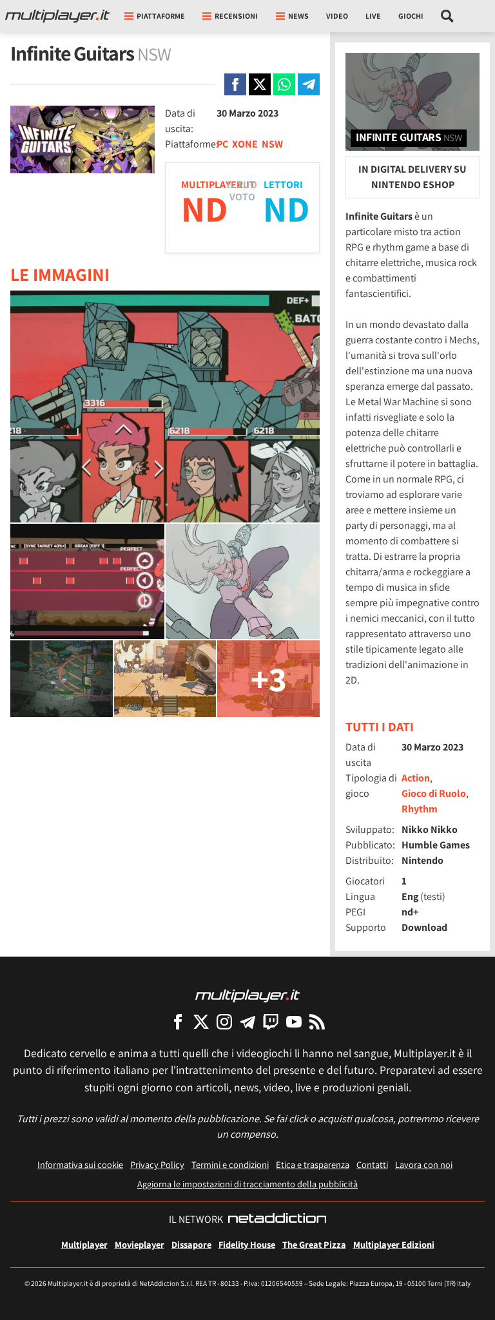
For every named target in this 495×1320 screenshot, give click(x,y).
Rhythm (420, 809)
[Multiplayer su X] (201, 1021)
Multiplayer (84, 1244)
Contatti (372, 1164)
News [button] (298, 16)
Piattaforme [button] (161, 16)
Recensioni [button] (236, 16)
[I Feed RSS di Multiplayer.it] (317, 1021)
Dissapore (191, 1244)
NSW (272, 144)
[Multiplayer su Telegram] (247, 1021)
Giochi (410, 16)
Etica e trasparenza (312, 1164)
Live (373, 16)
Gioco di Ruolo (434, 793)
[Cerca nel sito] (447, 16)
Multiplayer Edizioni (393, 1244)
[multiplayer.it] (247, 995)
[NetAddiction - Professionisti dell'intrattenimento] (277, 1219)
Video (337, 16)
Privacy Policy (157, 1164)
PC (222, 144)
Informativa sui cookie (80, 1164)
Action (416, 778)
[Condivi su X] (260, 84)
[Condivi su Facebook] (235, 84)
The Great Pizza (314, 1244)
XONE (245, 144)
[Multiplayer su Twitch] (270, 1021)
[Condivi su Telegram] (309, 84)
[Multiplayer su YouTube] (294, 1021)
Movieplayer (139, 1244)
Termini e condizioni (230, 1164)
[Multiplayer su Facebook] (178, 1021)
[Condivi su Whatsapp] (284, 84)
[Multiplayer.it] (57, 16)
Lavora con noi (423, 1164)
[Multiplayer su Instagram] (224, 1021)
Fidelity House (246, 1244)
